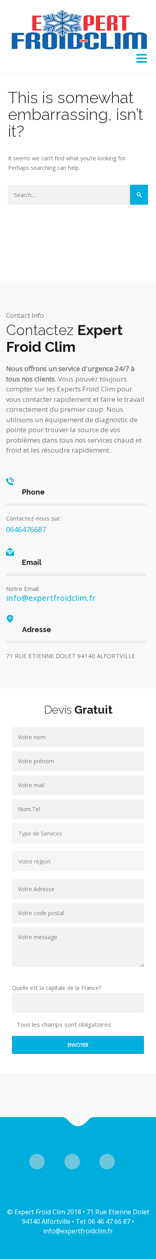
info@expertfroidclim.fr (51, 598)
